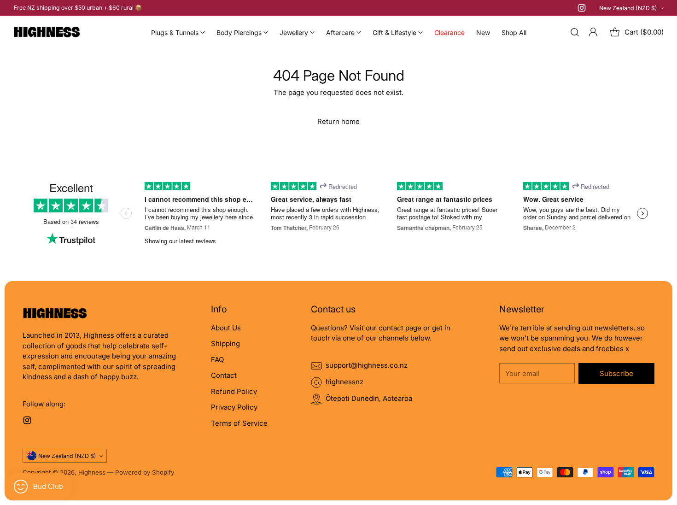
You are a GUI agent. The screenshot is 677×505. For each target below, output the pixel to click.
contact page (400, 327)
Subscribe (616, 373)
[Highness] (46, 32)
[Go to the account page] (593, 32)
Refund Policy (234, 391)
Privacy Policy (234, 407)
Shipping (225, 343)
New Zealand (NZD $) (628, 8)
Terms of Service (239, 423)
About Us (226, 327)
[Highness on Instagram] (581, 9)
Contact (224, 375)
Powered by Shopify (144, 472)
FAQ (217, 359)
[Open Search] (575, 32)
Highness (91, 472)
